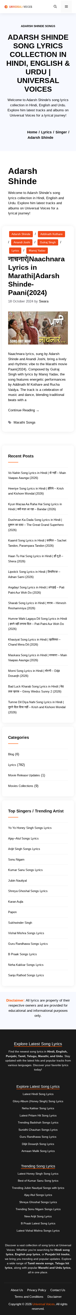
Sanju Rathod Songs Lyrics (26, 975)
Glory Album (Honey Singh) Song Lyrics (38, 1101)
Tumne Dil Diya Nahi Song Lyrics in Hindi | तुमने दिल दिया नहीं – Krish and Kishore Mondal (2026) (36, 707)
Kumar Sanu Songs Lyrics (25, 870)
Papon (12, 912)
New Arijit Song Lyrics (38, 1216)
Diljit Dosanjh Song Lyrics (38, 1144)
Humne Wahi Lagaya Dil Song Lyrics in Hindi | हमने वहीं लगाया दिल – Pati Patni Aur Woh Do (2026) (37, 624)
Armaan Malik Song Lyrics (38, 1151)
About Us (17, 1290)
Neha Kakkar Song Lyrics (38, 1108)
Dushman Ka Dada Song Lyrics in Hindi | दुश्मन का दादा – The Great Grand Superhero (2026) (36, 525)
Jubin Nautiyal (17, 880)
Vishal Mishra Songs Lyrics (26, 933)
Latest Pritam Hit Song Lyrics (38, 1115)
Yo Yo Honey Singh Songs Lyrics (30, 827)
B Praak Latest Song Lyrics (38, 1223)
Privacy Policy (36, 1290)
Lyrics (46, 132)
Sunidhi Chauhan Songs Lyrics (38, 1129)
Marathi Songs (24, 422)
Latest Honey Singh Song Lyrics (38, 1173)
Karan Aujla (15, 901)
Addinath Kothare (51, 234)
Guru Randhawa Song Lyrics (38, 1136)
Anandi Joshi (22, 242)
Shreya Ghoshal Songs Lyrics (28, 891)
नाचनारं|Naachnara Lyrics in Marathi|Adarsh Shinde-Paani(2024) (36, 275)
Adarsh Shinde (21, 234)
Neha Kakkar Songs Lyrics (26, 964)
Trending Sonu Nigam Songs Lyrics (38, 1209)
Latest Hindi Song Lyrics (38, 1094)
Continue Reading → (23, 410)
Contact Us (57, 1290)
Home (32, 132)
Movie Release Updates (24, 775)
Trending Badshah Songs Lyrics (38, 1122)
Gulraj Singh (48, 242)
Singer (61, 132)
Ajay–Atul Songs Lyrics (23, 838)
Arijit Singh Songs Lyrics (24, 849)
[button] (55, 7)
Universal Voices (43, 1304)
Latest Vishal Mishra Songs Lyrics (38, 1230)
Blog (11, 754)
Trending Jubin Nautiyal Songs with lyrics (38, 1187)
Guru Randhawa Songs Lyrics (28, 943)
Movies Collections (20, 786)
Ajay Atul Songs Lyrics (38, 1194)
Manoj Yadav (37, 250)
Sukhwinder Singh (20, 922)
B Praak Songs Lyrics (22, 954)
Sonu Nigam (16, 859)
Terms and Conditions (29, 1296)
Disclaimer (54, 1296)
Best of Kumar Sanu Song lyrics (38, 1180)
